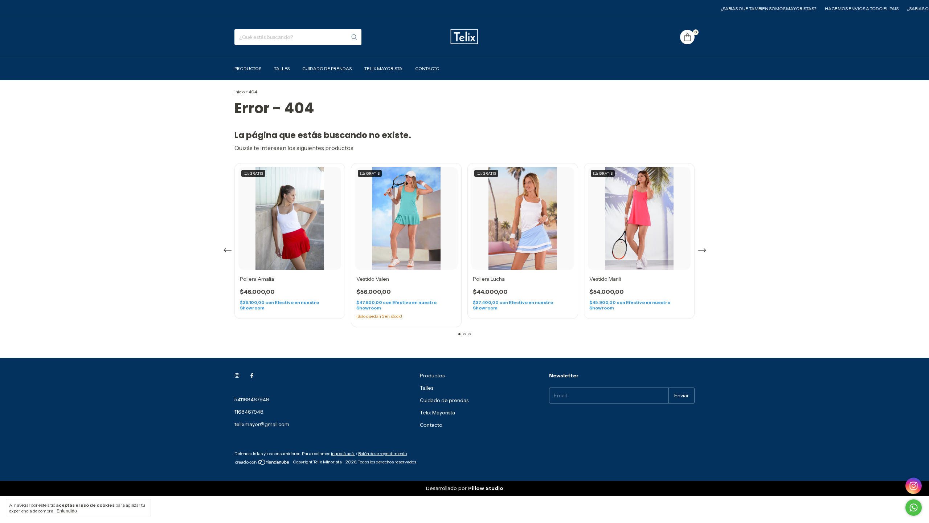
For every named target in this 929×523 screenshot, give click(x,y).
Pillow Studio (485, 488)
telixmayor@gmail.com (261, 424)
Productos (247, 68)
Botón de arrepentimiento (382, 453)
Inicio (239, 91)
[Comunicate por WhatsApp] (913, 507)
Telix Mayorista (383, 68)
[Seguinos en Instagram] (913, 486)
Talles (282, 68)
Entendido (67, 511)
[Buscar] (354, 37)
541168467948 (251, 399)
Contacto (427, 68)
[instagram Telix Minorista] (237, 375)
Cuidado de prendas (327, 68)
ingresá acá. (343, 453)
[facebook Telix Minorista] (251, 375)
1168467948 (248, 412)
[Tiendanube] (262, 463)
